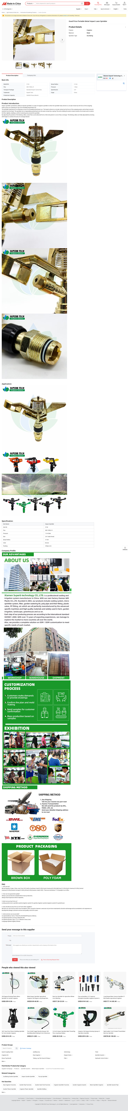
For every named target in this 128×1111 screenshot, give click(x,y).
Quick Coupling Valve (7, 1052)
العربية (73, 1100)
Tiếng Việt (103, 1100)
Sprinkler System (99, 1055)
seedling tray (36, 1052)
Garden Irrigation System (79, 1085)
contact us (65, 15)
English (23, 1100)
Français (41, 1100)
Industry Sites (75, 1098)
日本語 (83, 1100)
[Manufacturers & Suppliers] (11, 3)
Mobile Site (101, 1098)
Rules (125, 9)
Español (29, 1100)
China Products (30, 1098)
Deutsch (61, 1100)
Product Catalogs (26, 1048)
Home (3, 12)
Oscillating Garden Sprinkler (10, 1076)
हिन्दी (87, 1100)
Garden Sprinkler (42, 12)
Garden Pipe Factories (25, 1085)
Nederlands (67, 1100)
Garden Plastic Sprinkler (9, 1089)
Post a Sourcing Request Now (50, 959)
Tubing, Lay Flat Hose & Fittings (41, 1058)
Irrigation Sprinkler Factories (61, 1085)
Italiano (55, 1100)
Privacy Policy (90, 1104)
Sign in (124, 4)
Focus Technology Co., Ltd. (52, 1104)
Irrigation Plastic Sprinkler (27, 1089)
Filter (65, 1058)
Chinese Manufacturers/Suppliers (43, 1098)
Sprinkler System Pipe (113, 1085)
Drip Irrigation (36, 1055)
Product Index (94, 1098)
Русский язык (48, 1100)
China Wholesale (57, 1098)
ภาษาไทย (92, 1100)
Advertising (67, 1052)
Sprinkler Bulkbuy (41, 1089)
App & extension (105, 9)
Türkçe (98, 1100)
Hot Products (21, 1098)
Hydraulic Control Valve (101, 1058)
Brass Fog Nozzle (6, 1058)
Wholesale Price (66, 1098)
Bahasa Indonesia (112, 1100)
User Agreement (73, 1104)
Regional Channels (84, 1098)
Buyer (86, 9)
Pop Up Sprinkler (42, 1076)
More (3, 1092)
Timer (96, 1052)
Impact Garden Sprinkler (28, 1076)
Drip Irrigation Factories (9, 1085)
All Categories (7, 9)
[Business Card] (124, 83)
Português (35, 1100)
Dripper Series (67, 1055)
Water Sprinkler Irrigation (96, 1085)
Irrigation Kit (5, 1055)
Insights (108, 1098)
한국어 (78, 1100)
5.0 (104, 78)
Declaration (82, 1104)
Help (95, 9)
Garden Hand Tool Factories (42, 1085)
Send (15, 959)
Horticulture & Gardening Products (28, 12)
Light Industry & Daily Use (12, 12)
